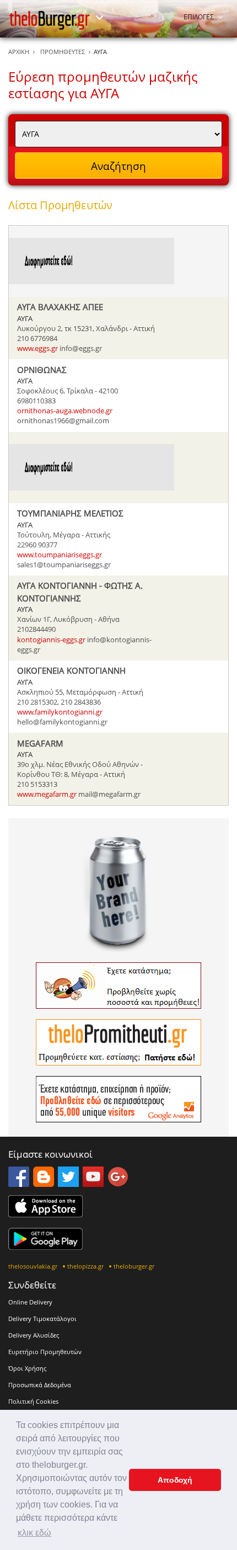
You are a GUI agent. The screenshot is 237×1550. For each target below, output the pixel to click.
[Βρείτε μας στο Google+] (117, 1183)
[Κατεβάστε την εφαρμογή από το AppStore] (45, 1213)
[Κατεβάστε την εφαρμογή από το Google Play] (45, 1246)
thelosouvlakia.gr (32, 1266)
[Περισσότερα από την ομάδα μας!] (99, 17)
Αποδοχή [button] (175, 1480)
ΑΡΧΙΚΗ (18, 51)
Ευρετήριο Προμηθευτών (45, 1351)
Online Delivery (30, 1302)
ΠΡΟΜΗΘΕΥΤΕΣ (62, 51)
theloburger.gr (134, 1266)
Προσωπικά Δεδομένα (39, 1385)
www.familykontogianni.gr (60, 712)
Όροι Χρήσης (27, 1368)
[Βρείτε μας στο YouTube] (93, 1183)
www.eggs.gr (37, 348)
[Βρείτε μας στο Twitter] (68, 1183)
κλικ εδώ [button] (34, 1532)
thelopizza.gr (85, 1266)
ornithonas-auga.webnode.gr (64, 411)
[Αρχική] (49, 20)
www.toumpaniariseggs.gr (59, 555)
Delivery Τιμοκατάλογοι (42, 1318)
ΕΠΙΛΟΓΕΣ (199, 17)
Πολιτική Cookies (33, 1401)
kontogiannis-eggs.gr (51, 639)
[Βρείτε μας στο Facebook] (18, 1183)
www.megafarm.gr (47, 794)
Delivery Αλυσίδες (33, 1335)
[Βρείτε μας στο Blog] (43, 1183)
